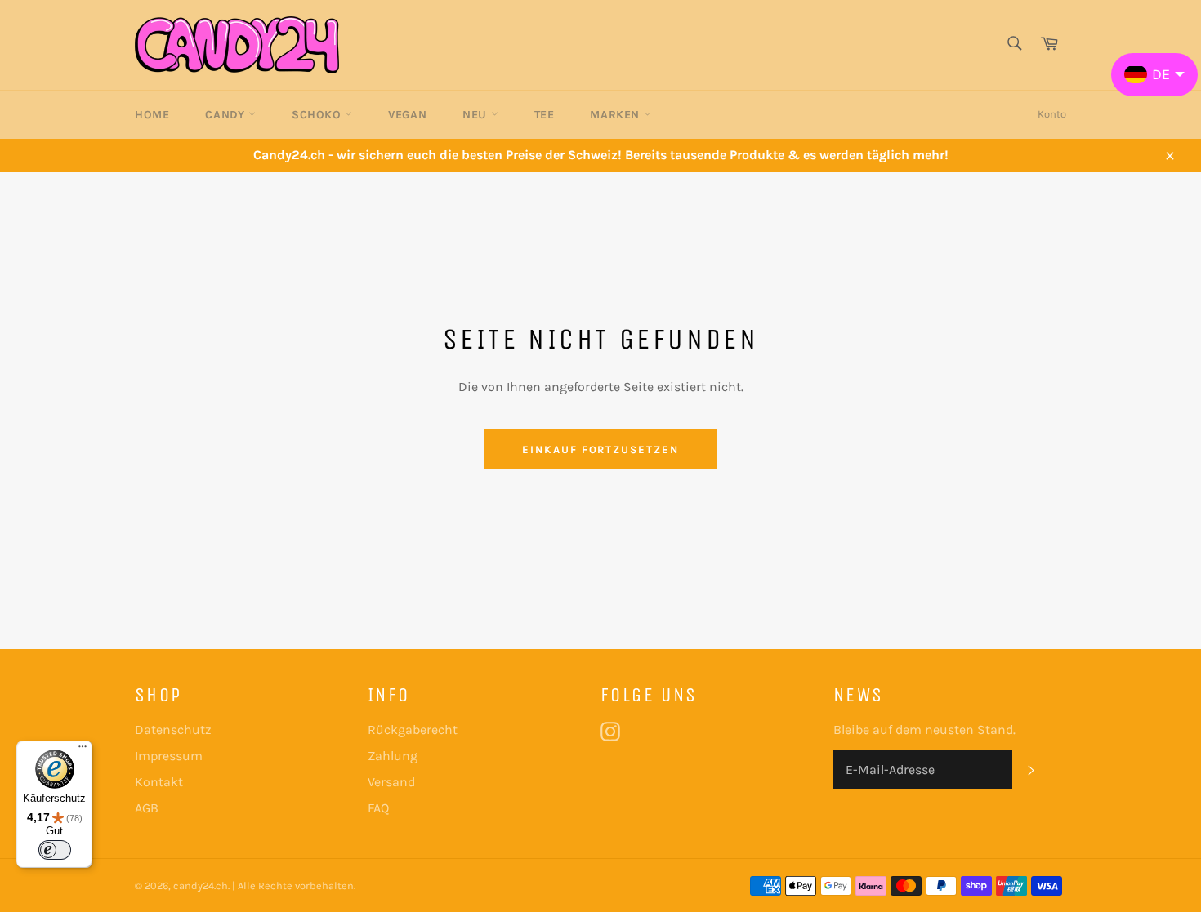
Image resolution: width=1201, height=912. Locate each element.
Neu (476, 115)
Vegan (407, 115)
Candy (226, 115)
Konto (1052, 114)
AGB (146, 808)
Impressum (169, 755)
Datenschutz (173, 729)
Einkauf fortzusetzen (600, 449)
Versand (391, 782)
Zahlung (392, 755)
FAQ (378, 808)
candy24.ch (200, 885)
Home (152, 115)
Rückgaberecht (413, 729)
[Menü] (82, 750)
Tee (544, 115)
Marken (616, 115)
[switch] (54, 850)
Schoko (318, 115)
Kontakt (159, 782)
